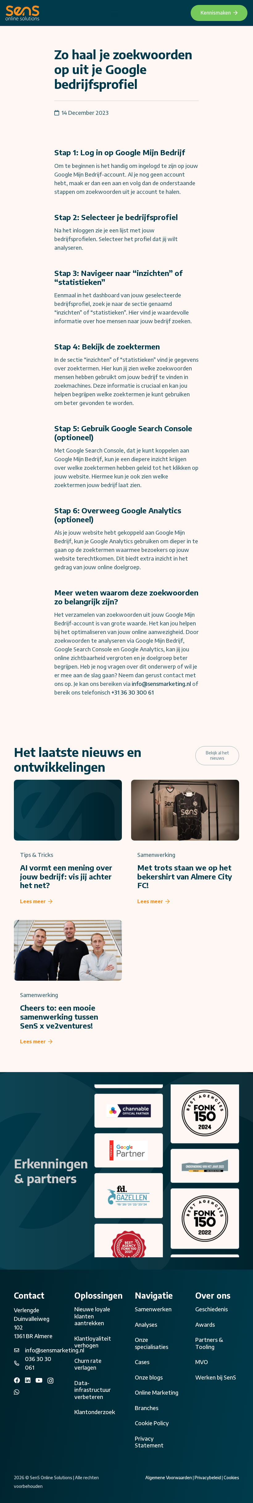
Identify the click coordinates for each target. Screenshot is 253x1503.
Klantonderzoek (94, 1411)
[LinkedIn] (28, 1380)
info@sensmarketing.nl (161, 683)
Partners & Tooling (209, 1343)
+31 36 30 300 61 (132, 692)
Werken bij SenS (215, 1377)
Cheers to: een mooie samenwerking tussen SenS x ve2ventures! (59, 1016)
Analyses (146, 1324)
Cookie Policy (152, 1422)
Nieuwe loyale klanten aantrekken (92, 1315)
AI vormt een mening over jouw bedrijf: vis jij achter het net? (66, 876)
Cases (142, 1361)
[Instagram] (50, 1380)
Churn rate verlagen (88, 1364)
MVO (201, 1361)
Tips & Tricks (36, 854)
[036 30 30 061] (19, 1363)
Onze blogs (149, 1377)
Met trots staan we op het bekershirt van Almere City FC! (184, 876)
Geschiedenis (211, 1309)
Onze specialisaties (151, 1343)
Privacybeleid (208, 1477)
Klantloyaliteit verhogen (92, 1342)
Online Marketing (156, 1392)
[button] (115, 13)
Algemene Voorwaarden (168, 1477)
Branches (146, 1407)
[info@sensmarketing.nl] (19, 1350)
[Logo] (22, 13)
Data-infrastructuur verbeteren (92, 1389)
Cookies (231, 1477)
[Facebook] (17, 1380)
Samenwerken (153, 1309)
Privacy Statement (149, 1442)
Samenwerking (156, 854)
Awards (205, 1324)
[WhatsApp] (16, 1392)
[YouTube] (39, 1380)
